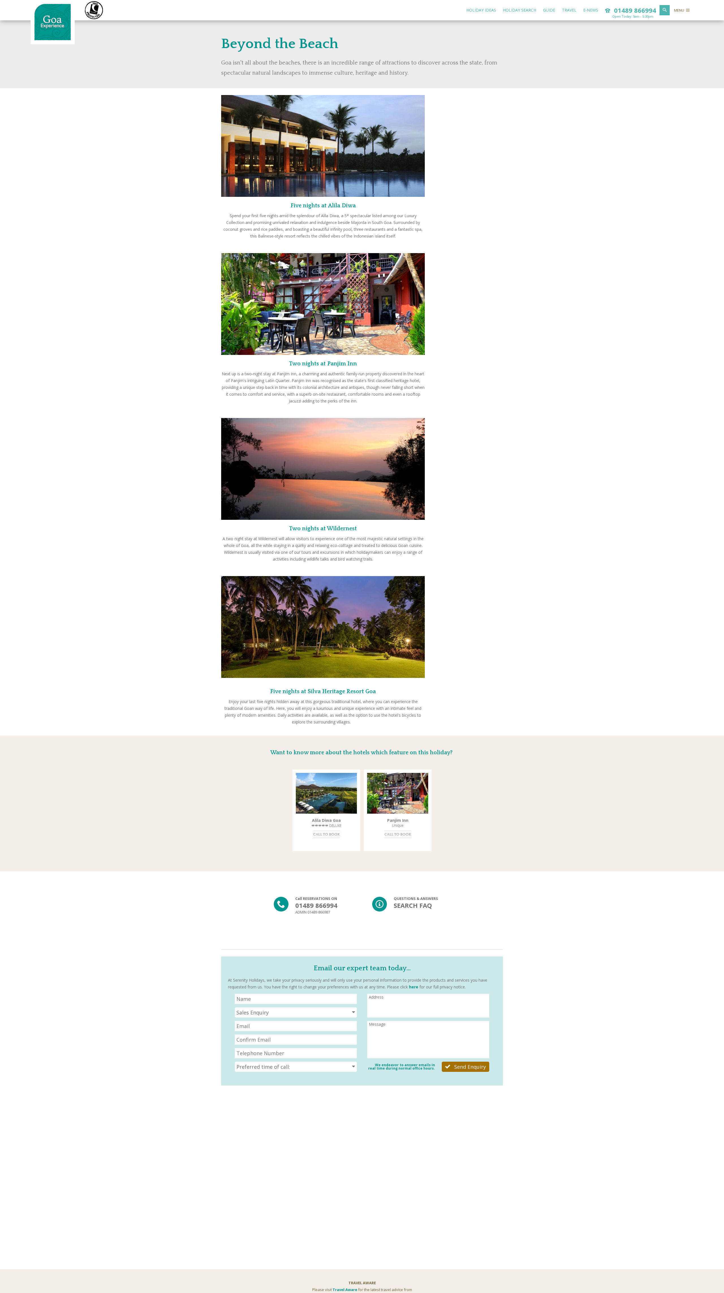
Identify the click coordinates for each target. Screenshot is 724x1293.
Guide (549, 10)
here (413, 987)
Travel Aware (345, 1289)
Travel (569, 10)
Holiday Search (519, 10)
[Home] (52, 39)
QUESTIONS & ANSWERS (416, 898)
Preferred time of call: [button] (263, 1066)
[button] (296, 1012)
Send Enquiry (469, 1066)
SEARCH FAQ (413, 905)
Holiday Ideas (481, 10)
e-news (590, 10)
